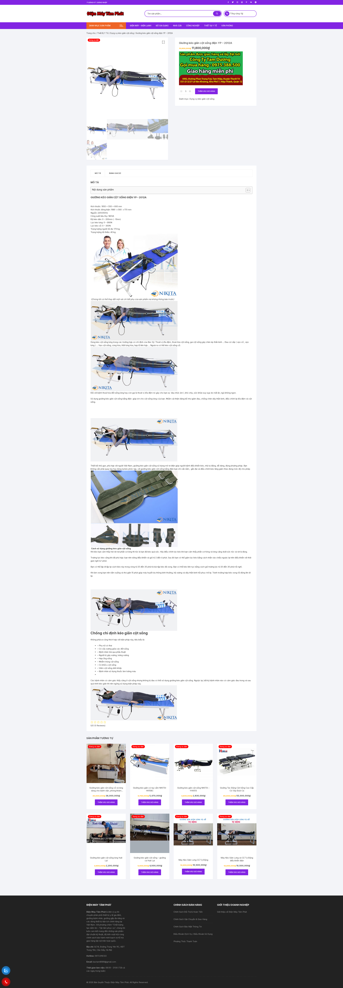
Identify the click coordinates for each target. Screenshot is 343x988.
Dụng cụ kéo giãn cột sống (122, 33)
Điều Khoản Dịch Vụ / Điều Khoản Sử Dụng (193, 934)
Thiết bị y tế (210, 25)
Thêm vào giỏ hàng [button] (106, 802)
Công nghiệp (193, 25)
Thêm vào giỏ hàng (206, 91)
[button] (163, 42)
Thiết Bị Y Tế (102, 33)
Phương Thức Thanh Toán (185, 941)
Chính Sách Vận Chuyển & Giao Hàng (190, 919)
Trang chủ (90, 33)
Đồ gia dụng (162, 25)
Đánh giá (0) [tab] (115, 173)
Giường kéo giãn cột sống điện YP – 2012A (118, 197)
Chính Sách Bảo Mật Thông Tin (188, 926)
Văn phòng (227, 25)
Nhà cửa (177, 25)
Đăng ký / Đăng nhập (97, 2)
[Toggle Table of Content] (247, 190)
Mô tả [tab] (98, 173)
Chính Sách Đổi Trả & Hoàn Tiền (188, 912)
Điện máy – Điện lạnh (140, 25)
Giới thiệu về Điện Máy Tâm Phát (232, 912)
